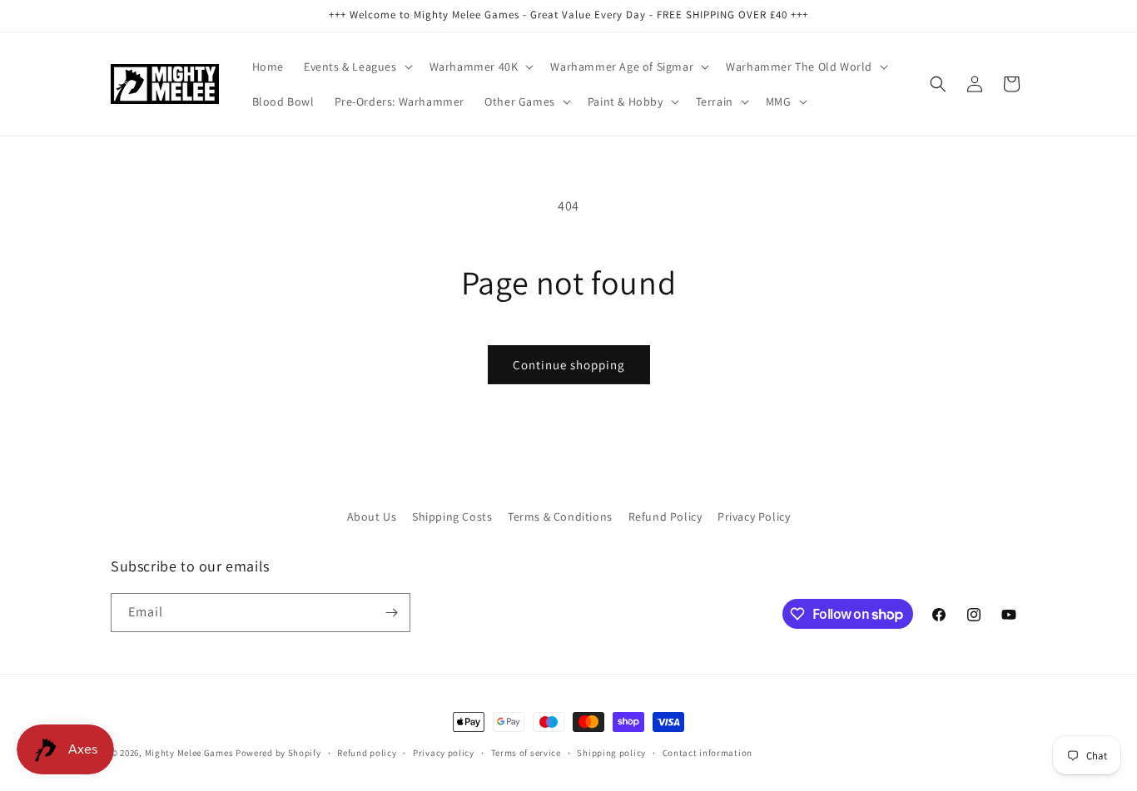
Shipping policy (611, 753)
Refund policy (366, 753)
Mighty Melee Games (189, 753)
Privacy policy (443, 753)
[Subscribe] (391, 612)
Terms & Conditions (560, 516)
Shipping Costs (452, 516)
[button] (357, 66)
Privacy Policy (753, 516)
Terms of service (526, 753)
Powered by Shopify (278, 753)
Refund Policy (665, 516)
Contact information (707, 753)
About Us (372, 516)
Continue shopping (569, 365)
